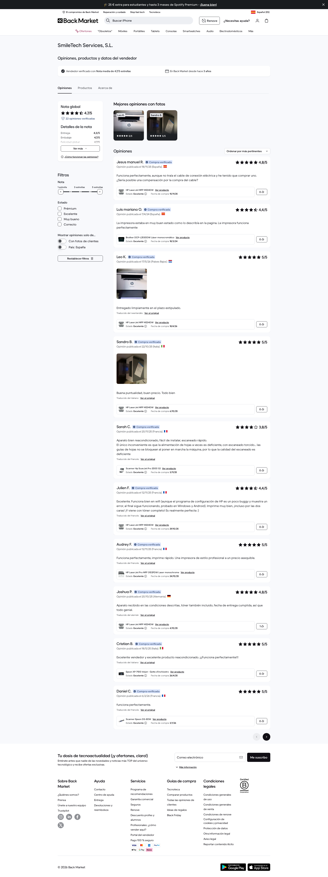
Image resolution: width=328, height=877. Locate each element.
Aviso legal (209, 839)
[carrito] (266, 20)
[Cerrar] (323, 4)
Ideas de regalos (177, 810)
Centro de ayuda (104, 794)
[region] (192, 126)
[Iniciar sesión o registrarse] (257, 20)
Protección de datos (215, 828)
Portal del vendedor (142, 835)
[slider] (60, 191)
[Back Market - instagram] (61, 817)
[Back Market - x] (61, 825)
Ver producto (162, 190)
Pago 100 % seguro (142, 840)
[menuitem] (123, 31)
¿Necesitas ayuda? (237, 21)
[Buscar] (108, 20)
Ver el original (151, 313)
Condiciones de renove (217, 814)
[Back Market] (78, 20)
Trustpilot (63, 810)
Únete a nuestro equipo (72, 805)
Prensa (62, 800)
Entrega (98, 800)
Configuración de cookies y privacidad (215, 821)
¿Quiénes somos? (68, 794)
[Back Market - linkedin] (69, 817)
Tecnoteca (173, 789)
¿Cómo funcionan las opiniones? (81, 156)
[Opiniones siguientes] (266, 737)
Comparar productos (179, 794)
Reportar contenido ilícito (218, 844)
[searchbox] (152, 20)
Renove (135, 810)
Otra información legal (216, 833)
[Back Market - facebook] (77, 817)
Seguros (136, 804)
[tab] (65, 88)
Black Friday (174, 815)
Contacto (99, 789)
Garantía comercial (142, 799)
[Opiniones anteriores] (256, 737)
